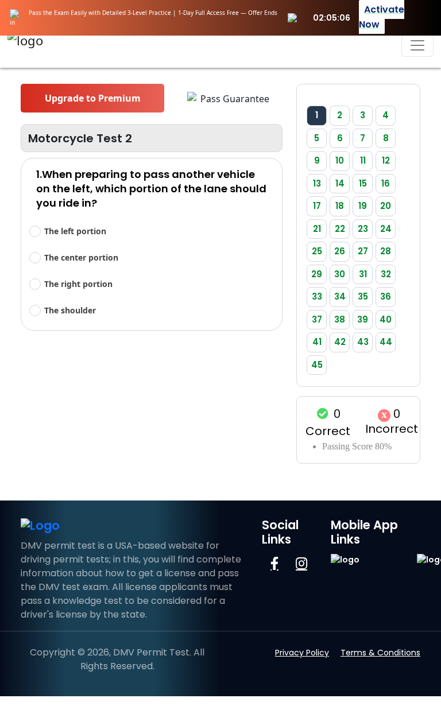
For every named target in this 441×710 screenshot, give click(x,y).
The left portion (75, 231)
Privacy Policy (302, 652)
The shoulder (70, 310)
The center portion (81, 257)
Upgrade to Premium (93, 98)
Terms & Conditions (380, 652)
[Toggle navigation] (417, 45)
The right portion (78, 283)
